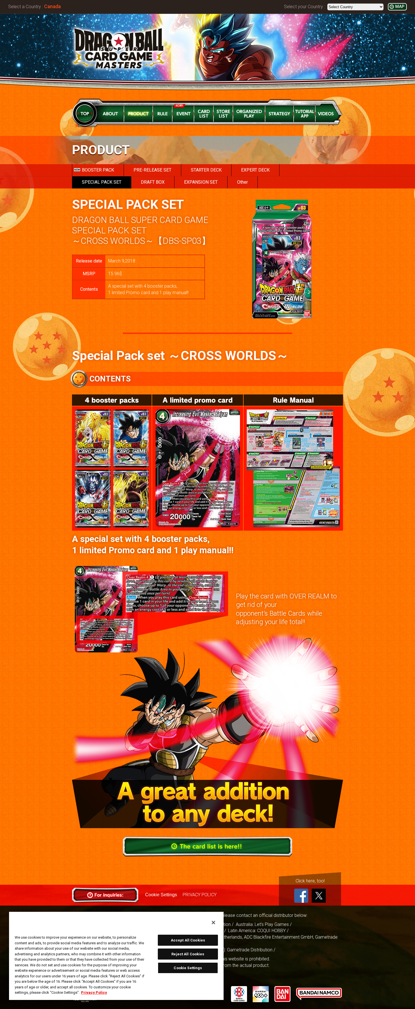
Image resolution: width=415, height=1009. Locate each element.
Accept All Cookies (188, 940)
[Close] (213, 922)
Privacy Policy (94, 992)
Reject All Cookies (187, 954)
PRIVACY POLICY (200, 894)
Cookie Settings (161, 894)
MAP (399, 6)
